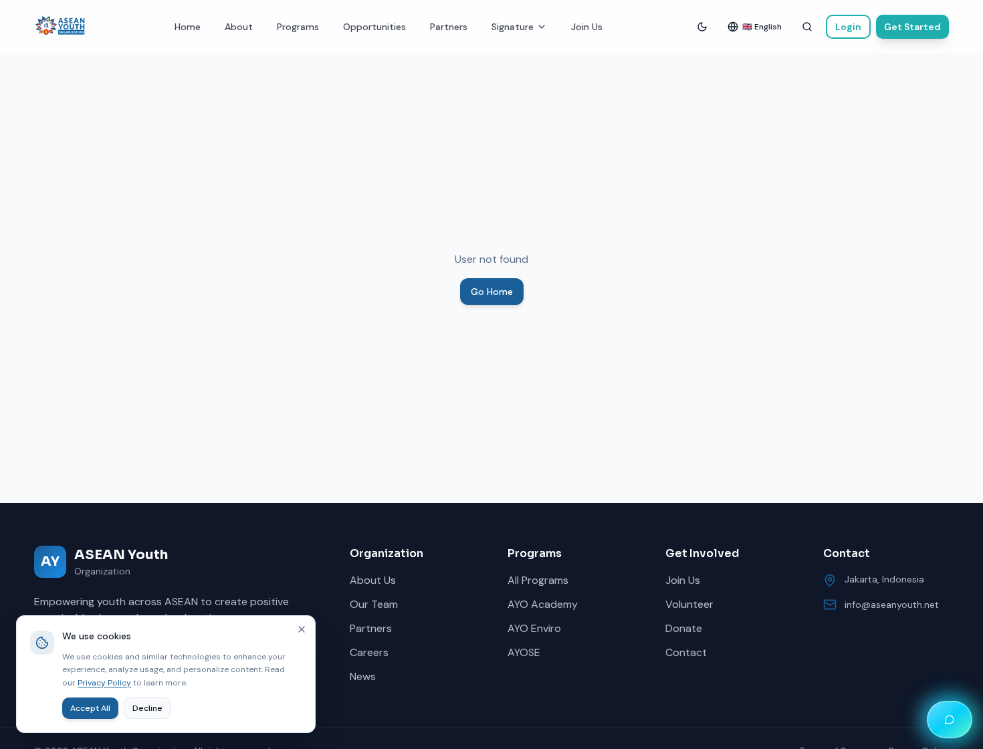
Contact (686, 652)
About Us (373, 580)
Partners (448, 27)
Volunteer (689, 604)
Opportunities (374, 27)
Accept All (90, 708)
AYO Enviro (534, 628)
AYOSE (524, 652)
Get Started (912, 27)
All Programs (538, 580)
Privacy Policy (104, 682)
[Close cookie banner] (301, 629)
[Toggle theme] (702, 26)
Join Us (587, 27)
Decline (147, 708)
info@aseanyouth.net (892, 605)
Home (188, 27)
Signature (513, 27)
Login (848, 27)
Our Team (374, 604)
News (363, 676)
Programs (298, 27)
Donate (683, 628)
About (239, 27)
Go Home (492, 292)
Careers (369, 652)
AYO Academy (543, 604)
